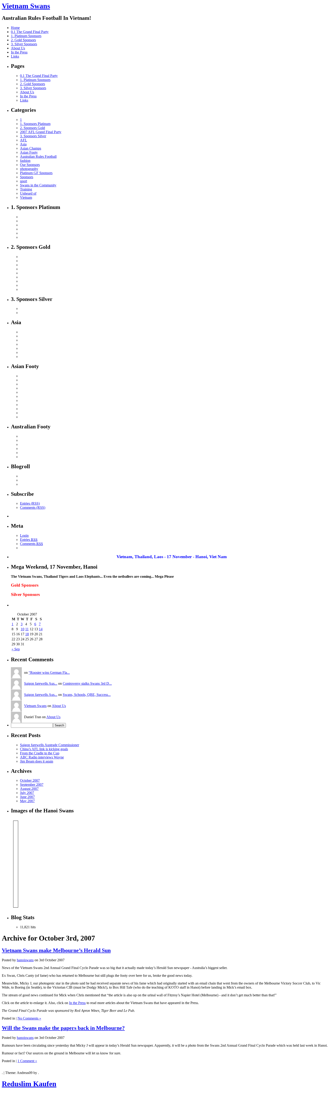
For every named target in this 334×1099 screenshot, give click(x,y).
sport (23, 181)
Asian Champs (30, 148)
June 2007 (27, 797)
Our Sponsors (30, 165)
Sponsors (26, 177)
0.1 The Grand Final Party (30, 32)
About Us (18, 48)
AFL (23, 140)
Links (15, 56)
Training (26, 189)
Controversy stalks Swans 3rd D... (87, 683)
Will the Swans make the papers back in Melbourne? (63, 1028)
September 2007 (31, 784)
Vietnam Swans (26, 6)
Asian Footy (29, 152)
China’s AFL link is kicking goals (44, 749)
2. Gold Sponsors (23, 40)
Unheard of (28, 193)
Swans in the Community (38, 185)
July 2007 (27, 793)
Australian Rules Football (38, 156)
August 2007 (29, 789)
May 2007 (27, 801)
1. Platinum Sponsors (26, 36)
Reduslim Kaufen (29, 1084)
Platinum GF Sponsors (36, 173)
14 (40, 629)
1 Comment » (27, 1061)
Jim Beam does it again (36, 761)
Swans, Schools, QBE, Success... (87, 695)
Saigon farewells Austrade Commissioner (49, 745)
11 (27, 629)
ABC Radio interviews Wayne (42, 757)
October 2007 (30, 780)
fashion (25, 161)
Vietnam (26, 197)
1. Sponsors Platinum (35, 124)
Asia (23, 144)
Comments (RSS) (32, 507)
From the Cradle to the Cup (39, 753)
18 (27, 634)
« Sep (16, 649)
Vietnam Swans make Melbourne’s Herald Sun (56, 950)
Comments (31, 544)
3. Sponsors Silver (33, 136)
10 (22, 629)
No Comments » (29, 1018)
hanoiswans (25, 960)
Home (15, 28)
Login (24, 535)
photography (29, 169)
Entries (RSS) (30, 503)
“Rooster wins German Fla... (49, 672)
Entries (28, 540)
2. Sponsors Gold (32, 128)
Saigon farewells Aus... (40, 683)
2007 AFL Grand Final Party (40, 132)
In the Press (19, 52)
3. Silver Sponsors (24, 44)
